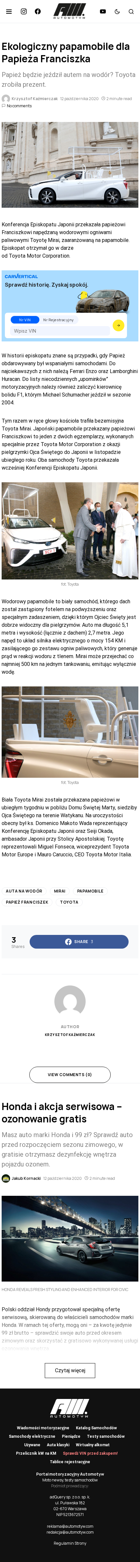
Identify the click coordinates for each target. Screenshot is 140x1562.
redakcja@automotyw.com (70, 1532)
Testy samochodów (106, 1436)
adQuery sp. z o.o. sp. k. (70, 1497)
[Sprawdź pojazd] (118, 325)
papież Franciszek (27, 902)
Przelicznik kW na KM (36, 1453)
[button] (9, 11)
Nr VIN (25, 319)
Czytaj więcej (70, 1370)
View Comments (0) (70, 1074)
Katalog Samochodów (96, 1428)
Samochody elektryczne (32, 1436)
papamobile (90, 891)
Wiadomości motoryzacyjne (43, 1428)
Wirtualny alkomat (93, 1445)
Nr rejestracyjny (58, 319)
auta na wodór (24, 891)
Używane (32, 1445)
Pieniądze (71, 1436)
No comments (19, 106)
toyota (69, 902)
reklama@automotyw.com (70, 1526)
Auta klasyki (58, 1445)
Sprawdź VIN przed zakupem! (90, 1453)
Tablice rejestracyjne (70, 1462)
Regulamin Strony (70, 1543)
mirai (59, 891)
